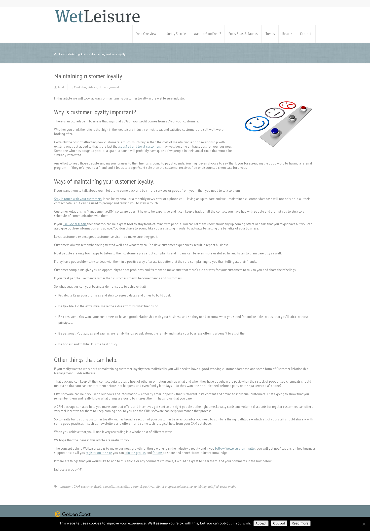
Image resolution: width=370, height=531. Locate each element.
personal (136, 486)
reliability (200, 486)
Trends (270, 33)
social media (228, 486)
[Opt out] (363, 523)
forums (158, 453)
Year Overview (146, 33)
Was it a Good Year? (207, 33)
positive (148, 486)
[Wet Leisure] (97, 16)
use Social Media (75, 224)
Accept (261, 523)
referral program (165, 486)
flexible (99, 486)
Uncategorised (109, 87)
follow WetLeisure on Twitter (235, 448)
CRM (77, 486)
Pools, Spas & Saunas (243, 33)
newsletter (122, 486)
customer (87, 486)
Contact (306, 33)
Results (287, 33)
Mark (61, 87)
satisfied (213, 486)
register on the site (99, 453)
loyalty (109, 486)
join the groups (135, 453)
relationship (185, 486)
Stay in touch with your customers (78, 199)
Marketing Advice (85, 87)
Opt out (279, 523)
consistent (65, 486)
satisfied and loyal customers (140, 146)
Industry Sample (175, 33)
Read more (300, 523)
